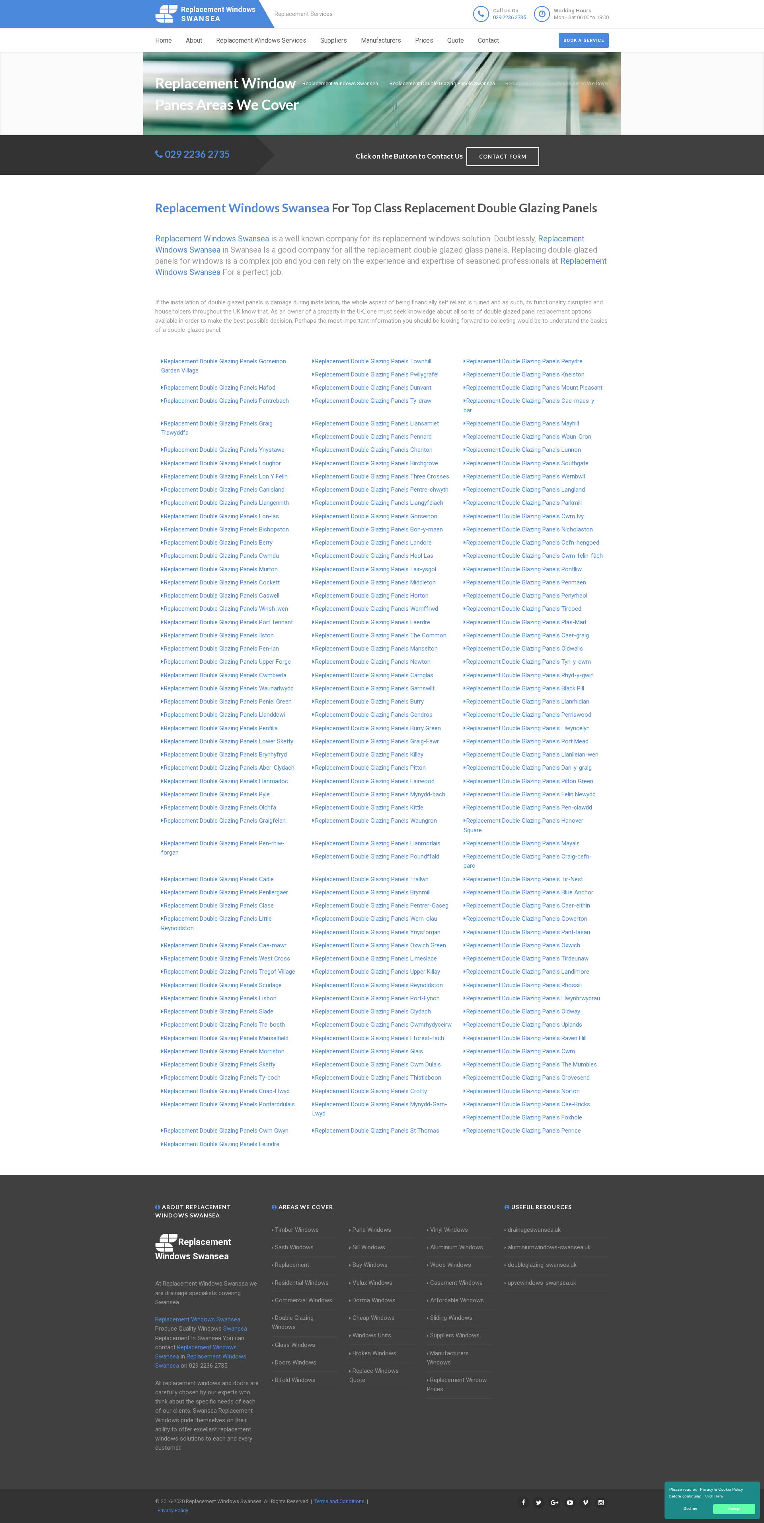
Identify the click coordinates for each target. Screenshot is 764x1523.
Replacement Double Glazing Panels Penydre (524, 361)
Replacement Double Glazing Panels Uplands (524, 1024)
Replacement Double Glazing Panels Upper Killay (377, 971)
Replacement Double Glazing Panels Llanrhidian (527, 701)
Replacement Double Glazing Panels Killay (369, 754)
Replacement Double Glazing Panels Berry (218, 542)
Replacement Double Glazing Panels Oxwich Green (380, 945)
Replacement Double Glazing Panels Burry (369, 701)
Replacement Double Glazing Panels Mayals (523, 843)
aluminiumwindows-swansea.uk (549, 1247)
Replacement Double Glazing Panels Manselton (376, 648)
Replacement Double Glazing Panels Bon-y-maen (379, 529)
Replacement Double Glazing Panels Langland (525, 489)
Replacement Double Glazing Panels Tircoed (523, 608)
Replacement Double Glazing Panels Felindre (221, 1144)
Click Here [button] (714, 1496)
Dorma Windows (374, 1300)
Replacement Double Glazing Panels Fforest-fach (379, 1038)
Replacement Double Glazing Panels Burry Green (378, 728)
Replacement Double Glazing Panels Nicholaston (529, 529)
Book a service (583, 40)
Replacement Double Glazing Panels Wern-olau (376, 918)
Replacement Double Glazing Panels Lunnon (523, 449)
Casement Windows (456, 1282)
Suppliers (333, 40)
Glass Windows (295, 1345)
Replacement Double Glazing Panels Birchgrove (376, 463)
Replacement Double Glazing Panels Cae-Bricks (528, 1104)
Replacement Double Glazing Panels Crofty (371, 1091)
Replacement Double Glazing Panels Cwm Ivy (525, 516)
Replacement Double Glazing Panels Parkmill (524, 502)
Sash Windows (294, 1247)
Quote (455, 40)
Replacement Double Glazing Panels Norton (523, 1091)
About (194, 40)
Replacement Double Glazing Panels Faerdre (372, 622)
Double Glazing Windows (293, 1322)
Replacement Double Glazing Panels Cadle (219, 879)
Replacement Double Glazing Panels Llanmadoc (226, 781)
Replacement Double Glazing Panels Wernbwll (525, 476)
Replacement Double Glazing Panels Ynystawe (224, 449)
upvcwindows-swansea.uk (542, 1282)
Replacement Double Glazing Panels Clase (219, 905)
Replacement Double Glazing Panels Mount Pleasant (534, 387)
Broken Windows (374, 1353)
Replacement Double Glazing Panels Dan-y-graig (529, 767)
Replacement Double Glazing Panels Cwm (520, 1051)
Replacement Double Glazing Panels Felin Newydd (531, 794)
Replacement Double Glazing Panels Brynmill (373, 892)
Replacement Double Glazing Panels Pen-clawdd (529, 807)
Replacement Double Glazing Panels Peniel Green (228, 701)
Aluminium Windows (456, 1247)
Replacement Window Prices (457, 1384)
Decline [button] (690, 1509)
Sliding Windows (451, 1317)
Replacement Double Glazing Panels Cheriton (374, 449)
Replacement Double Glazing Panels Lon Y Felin (226, 476)
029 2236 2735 (509, 17)
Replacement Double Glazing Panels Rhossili (524, 985)
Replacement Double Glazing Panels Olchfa (220, 807)
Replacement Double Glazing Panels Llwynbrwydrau (533, 998)
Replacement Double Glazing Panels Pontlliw (524, 569)
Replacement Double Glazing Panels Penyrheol (526, 595)
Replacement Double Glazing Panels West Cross (227, 958)
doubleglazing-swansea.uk (542, 1264)
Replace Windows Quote (374, 1375)
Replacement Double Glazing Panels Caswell (221, 595)
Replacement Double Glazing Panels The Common (380, 635)
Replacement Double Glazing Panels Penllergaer (226, 892)
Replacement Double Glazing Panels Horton (372, 595)
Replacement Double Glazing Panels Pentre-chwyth (381, 489)
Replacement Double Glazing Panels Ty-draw (373, 400)
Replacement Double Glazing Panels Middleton (375, 582)
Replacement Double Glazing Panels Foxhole (524, 1117)
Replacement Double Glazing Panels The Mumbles (531, 1064)
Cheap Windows (374, 1317)
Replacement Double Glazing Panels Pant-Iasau (528, 932)
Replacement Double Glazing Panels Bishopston (226, 529)
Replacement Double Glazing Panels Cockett (222, 582)
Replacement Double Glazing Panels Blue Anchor (529, 892)
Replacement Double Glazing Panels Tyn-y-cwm (528, 661)
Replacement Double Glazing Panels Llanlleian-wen (532, 754)
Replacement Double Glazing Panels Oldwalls (524, 648)
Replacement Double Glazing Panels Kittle (369, 807)
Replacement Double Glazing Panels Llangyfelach (379, 502)
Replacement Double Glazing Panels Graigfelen (225, 820)
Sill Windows (369, 1247)
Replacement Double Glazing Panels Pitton (370, 767)
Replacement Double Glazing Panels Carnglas (374, 675)
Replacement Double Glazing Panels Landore (373, 542)
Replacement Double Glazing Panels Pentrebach (226, 400)
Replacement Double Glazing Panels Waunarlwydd (229, 688)
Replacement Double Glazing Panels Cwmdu (221, 555)
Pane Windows (372, 1229)
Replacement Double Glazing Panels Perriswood (528, 714)
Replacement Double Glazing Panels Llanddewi (224, 714)
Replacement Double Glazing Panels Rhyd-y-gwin (530, 675)
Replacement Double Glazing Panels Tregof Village (229, 971)
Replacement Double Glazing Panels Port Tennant (228, 622)
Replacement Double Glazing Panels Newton (373, 661)
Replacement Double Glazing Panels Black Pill (525, 688)
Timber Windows (297, 1229)
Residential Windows (302, 1282)
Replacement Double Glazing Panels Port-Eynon (377, 998)
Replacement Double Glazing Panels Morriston (224, 1051)
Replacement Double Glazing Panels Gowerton (526, 918)
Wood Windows (450, 1264)
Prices (424, 40)
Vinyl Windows (449, 1229)
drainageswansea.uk (534, 1229)
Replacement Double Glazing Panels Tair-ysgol (375, 569)
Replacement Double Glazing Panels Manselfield (226, 1038)
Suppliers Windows (454, 1335)
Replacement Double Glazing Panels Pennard (373, 436)
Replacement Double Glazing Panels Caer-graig (527, 635)
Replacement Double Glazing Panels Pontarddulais (229, 1104)
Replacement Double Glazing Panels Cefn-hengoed (532, 542)
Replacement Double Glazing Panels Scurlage (223, 985)
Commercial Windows (303, 1300)
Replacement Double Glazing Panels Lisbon (220, 998)
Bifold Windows (295, 1380)
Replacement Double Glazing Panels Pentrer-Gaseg (381, 905)
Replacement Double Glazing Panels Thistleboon (378, 1077)
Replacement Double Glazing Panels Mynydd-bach (380, 794)
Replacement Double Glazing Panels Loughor (222, 463)
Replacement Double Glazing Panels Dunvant (373, 387)
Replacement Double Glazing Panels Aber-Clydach (229, 767)
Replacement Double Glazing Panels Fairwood (375, 781)
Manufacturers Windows (448, 1358)
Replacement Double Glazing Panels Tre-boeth (224, 1024)
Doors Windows (295, 1362)
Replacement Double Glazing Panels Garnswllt (375, 688)
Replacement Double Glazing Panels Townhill (373, 361)
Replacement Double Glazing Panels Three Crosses (382, 476)
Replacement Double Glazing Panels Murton (221, 569)
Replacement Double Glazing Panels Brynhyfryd (225, 754)
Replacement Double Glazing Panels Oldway (523, 1011)
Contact (488, 40)
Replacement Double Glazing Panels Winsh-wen (226, 608)
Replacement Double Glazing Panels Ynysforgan (377, 932)
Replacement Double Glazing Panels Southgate (527, 463)
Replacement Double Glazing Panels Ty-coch (222, 1077)
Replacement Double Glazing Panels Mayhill (522, 423)
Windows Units (372, 1335)
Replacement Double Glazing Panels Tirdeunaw (527, 958)
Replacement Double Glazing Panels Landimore (527, 971)
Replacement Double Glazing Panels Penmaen (526, 582)
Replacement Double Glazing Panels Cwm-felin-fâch (534, 555)
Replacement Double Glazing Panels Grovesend (528, 1077)
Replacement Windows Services (261, 40)
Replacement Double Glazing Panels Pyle (217, 794)
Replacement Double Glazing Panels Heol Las (374, 555)
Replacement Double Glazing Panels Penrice (523, 1130)
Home (163, 40)
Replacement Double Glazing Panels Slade (218, 1011)
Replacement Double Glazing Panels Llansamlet (377, 423)
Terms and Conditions (339, 1501)
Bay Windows (370, 1264)
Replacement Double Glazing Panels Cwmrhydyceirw (383, 1024)
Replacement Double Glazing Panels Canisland (224, 489)
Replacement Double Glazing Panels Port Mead (527, 741)
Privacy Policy (173, 1510)
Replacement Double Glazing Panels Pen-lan (221, 648)
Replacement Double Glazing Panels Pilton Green (529, 781)
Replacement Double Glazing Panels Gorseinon (376, 516)
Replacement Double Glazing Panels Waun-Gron (528, 436)
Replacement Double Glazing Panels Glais (369, 1051)
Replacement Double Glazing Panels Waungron (376, 820)
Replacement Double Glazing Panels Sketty (219, 1064)
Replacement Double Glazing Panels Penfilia (221, 728)
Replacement (292, 1264)
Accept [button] (734, 1509)
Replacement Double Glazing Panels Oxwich (523, 945)
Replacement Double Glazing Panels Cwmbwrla (225, 675)
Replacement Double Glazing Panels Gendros (374, 714)
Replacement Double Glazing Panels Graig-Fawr (377, 741)
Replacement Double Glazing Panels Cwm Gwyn (226, 1130)
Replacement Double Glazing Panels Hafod (219, 387)
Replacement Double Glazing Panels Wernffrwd (376, 608)
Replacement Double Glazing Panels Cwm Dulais (378, 1064)
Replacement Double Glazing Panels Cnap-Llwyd (227, 1091)
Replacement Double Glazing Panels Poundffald (377, 856)
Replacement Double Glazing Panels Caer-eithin (528, 905)
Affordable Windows (457, 1300)
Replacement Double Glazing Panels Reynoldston (379, 985)
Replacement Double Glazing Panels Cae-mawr (225, 945)
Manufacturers (381, 40)
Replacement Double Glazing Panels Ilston (219, 635)
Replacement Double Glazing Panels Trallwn (372, 879)
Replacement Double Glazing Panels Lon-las (221, 516)
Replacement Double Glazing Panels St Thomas (377, 1130)
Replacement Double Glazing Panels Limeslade (376, 958)
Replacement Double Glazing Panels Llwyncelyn (528, 728)
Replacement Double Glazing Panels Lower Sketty (228, 741)
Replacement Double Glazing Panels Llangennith (226, 502)
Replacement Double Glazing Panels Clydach (373, 1011)
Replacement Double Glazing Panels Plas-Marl (526, 622)
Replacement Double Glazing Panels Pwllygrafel (377, 374)
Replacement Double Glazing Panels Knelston (525, 374)
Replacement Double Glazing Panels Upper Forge (227, 661)
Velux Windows (372, 1282)
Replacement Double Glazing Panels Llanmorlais (377, 843)
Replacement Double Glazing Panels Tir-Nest (524, 879)
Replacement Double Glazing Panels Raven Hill (526, 1038)
